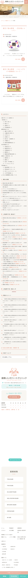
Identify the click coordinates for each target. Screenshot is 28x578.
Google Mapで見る (16, 459)
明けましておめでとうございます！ (11, 209)
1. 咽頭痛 (5, 157)
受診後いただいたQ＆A (6, 534)
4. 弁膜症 (5, 136)
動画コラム (4, 536)
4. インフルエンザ (7, 163)
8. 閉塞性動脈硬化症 (8, 142)
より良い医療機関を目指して (8, 175)
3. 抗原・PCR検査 (7, 161)
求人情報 (11, 530)
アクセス (24, 576)
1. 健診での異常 (7, 131)
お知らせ (3, 541)
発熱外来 (13, 549)
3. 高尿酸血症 (6, 150)
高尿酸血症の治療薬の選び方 (9, 257)
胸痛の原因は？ (6, 284)
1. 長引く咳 (6, 121)
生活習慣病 (4, 144)
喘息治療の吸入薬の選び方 (9, 233)
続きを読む (18, 59)
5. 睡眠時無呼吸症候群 (8, 154)
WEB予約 (14, 576)
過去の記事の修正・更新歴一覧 (11, 347)
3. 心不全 (5, 135)
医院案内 (20, 528)
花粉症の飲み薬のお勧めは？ (10, 217)
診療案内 (3, 544)
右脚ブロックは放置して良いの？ (10, 250)
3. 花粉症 (5, 125)
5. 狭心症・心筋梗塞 (8, 138)
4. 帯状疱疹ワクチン (8, 169)
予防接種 (3, 165)
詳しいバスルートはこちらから (14, 387)
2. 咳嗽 (6, 36)
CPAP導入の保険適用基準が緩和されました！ (13, 190)
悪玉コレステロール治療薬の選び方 (12, 238)
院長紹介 (11, 528)
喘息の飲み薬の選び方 (8, 183)
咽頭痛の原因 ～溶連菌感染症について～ (13, 276)
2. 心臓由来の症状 (7, 133)
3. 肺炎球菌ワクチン (8, 167)
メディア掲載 (12, 536)
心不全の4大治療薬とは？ (9, 275)
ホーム (2, 528)
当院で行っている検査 (6, 117)
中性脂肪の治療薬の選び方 (9, 263)
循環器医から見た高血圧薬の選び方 (12, 221)
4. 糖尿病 (5, 152)
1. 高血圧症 (6, 146)
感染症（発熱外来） (13, 36)
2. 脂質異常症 (6, 148)
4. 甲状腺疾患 (6, 127)
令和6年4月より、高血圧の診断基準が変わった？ (15, 229)
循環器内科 (4, 129)
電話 (5, 576)
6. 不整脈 (5, 140)
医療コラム (4, 557)
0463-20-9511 (14, 393)
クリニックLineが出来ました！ (10, 188)
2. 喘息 (5, 123)
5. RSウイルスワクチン (9, 171)
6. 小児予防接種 (7, 173)
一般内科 (3, 119)
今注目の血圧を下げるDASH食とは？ (11, 204)
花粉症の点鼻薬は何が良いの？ (10, 225)
